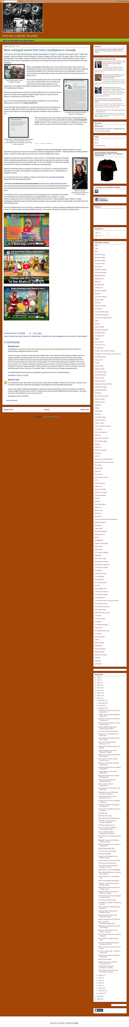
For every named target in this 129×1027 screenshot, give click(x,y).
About (96, 142)
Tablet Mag (98, 555)
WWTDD (97, 657)
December (101, 700)
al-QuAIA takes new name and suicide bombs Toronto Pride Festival (114, 88)
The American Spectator (102, 564)
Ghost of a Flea (99, 378)
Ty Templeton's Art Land (102, 630)
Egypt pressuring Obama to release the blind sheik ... (108, 776)
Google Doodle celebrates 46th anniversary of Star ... (107, 915)
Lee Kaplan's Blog (100, 417)
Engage (97, 339)
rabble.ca (97, 501)
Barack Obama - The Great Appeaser (109, 869)
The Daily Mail (99, 579)
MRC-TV (97, 456)
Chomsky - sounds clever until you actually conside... (108, 884)
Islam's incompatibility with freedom (108, 880)
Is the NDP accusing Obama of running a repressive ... (107, 821)
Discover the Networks (101, 330)
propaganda (60, 336)
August (100, 975)
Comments (100, 235)
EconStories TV (99, 336)
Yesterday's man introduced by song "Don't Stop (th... (109, 926)
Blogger (75, 1023)
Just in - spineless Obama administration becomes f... (107, 832)
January (101, 993)
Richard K (11, 380)
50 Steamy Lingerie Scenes (106, 825)
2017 (98, 685)
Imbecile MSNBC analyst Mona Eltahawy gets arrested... (107, 727)
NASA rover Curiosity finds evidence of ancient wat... (109, 719)
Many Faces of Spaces (102, 438)
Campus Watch (99, 299)
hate (38, 336)
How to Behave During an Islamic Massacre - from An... (108, 866)
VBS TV (97, 640)
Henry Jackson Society (101, 396)
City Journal (98, 308)
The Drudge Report (100, 582)
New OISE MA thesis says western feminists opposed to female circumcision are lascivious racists (108, 100)
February (101, 990)
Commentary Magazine (102, 315)
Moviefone (98, 453)
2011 (98, 996)
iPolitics (97, 408)
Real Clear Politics (100, 504)
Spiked (97, 537)
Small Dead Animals (101, 531)
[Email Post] (29, 333)
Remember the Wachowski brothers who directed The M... (108, 943)
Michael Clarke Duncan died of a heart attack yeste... (108, 962)
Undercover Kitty (100, 636)
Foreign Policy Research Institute (105, 351)
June (100, 980)
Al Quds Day (13, 336)
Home (46, 410)
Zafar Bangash (82, 336)
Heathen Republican (101, 390)
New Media (98, 465)
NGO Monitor (99, 468)
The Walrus (98, 621)
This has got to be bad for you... (107, 863)
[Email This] (34, 333)
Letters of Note (99, 423)
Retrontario (98, 513)
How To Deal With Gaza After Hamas (18, 41)
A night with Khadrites (104, 853)
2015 (98, 690)
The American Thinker (101, 567)
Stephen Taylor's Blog (101, 543)
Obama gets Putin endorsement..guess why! (106, 922)
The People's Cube (100, 609)
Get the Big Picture (100, 375)
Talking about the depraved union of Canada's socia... (109, 888)
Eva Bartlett (33, 336)
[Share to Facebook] (39, 333)
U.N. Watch (98, 633)
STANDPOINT (99, 540)
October (101, 705)
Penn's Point (98, 474)
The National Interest (101, 603)
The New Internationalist (102, 606)
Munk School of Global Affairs (103, 459)
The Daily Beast (99, 576)
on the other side (31, 162)
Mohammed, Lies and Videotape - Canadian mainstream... (108, 793)
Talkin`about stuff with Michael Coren (109, 818)
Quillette (97, 498)
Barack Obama (23, 336)
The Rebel (98, 615)
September (101, 708)
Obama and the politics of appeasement (105, 784)
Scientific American (100, 522)
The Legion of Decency (102, 591)
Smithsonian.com (100, 534)
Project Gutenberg (100, 495)
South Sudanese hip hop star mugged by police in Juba (109, 896)
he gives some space (20, 151)
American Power (100, 263)
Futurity (97, 363)
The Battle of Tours (100, 573)
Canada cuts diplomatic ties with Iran (109, 919)
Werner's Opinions (100, 648)
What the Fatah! (99, 652)
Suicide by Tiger (103, 813)
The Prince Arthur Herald (102, 612)
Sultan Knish (98, 549)
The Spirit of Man (100, 618)
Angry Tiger (98, 266)
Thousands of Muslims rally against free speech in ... (108, 805)
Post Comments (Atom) (51, 417)
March (100, 988)
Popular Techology (100, 489)
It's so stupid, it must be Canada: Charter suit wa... (108, 759)
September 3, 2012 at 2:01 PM (18, 396)
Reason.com (98, 510)
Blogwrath (11, 346)
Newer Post (8, 410)
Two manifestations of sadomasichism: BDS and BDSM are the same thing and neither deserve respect (109, 51)
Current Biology (99, 327)
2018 (98, 682)
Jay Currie (98, 414)
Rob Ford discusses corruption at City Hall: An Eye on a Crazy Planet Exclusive (114, 63)
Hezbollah (44, 336)
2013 (98, 695)
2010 (98, 999)
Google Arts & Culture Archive (103, 384)
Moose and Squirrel (101, 450)
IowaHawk (98, 405)
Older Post (84, 410)
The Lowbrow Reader (101, 594)
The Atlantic (98, 570)
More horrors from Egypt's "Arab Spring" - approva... (107, 930)
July (99, 977)
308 (96, 251)
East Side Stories (100, 333)
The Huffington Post (101, 588)
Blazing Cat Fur (99, 278)
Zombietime (98, 664)
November (101, 703)
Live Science (98, 429)
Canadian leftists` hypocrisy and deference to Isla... (107, 911)
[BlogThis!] (35, 333)
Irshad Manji (98, 411)
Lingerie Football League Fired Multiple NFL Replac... (107, 751)
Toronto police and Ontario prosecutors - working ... (106, 966)
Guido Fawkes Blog (100, 387)
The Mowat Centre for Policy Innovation (106, 600)
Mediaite (97, 444)
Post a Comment (11, 400)
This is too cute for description (107, 851)
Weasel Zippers (99, 642)
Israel (54, 336)
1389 (96, 245)
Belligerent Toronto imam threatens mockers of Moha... (108, 840)
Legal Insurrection (100, 420)
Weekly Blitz (98, 645)
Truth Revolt (98, 627)
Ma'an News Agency (101, 432)
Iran (50, 336)
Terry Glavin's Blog (100, 558)
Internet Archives (100, 402)
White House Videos (101, 655)
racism (67, 336)
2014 (98, 693)
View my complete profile (102, 131)
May (99, 983)
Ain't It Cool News (100, 254)
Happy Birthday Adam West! (106, 848)
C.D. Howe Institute (100, 296)
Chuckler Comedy (100, 305)
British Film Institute (101, 290)
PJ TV (96, 480)
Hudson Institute (100, 399)
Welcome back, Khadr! (105, 959)
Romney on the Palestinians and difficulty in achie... (107, 857)
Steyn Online (98, 546)
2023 (98, 677)
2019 (98, 680)
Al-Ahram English (100, 257)
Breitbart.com (99, 287)
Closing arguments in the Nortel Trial (109, 860)
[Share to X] (37, 333)
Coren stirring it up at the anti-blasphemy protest (107, 780)
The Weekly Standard (101, 624)
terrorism (73, 336)
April (100, 985)
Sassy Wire (98, 516)
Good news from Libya (105, 815)
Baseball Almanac (100, 275)
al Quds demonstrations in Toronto (43, 54)
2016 (98, 687)
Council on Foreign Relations (103, 317)
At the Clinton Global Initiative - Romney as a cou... (107, 743)
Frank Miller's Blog (100, 357)
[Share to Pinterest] (41, 333)
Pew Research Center (101, 477)
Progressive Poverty (101, 492)
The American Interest (101, 561)
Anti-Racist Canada (100, 269)
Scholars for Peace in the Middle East (106, 519)
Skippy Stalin (98, 528)
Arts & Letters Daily (100, 272)
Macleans (98, 435)
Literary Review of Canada (103, 426)
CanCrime (98, 302)
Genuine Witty (99, 366)
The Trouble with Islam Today (107, 900)
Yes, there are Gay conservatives (108, 731)
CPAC (96, 320)
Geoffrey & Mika (99, 369)
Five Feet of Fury (100, 345)
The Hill (97, 585)
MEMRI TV (98, 447)
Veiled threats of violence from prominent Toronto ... (107, 797)
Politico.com (98, 486)
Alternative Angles (100, 260)
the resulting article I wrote (50, 154)
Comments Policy (100, 145)
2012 (98, 698)
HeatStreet (98, 393)
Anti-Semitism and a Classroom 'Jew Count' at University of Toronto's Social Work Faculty (113, 76)
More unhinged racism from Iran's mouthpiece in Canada (108, 971)
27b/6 (96, 248)
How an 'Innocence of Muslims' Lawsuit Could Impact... (107, 828)
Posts (99, 233)
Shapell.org (98, 525)
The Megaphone (100, 597)
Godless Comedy (100, 381)
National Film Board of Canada (104, 462)
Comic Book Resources (102, 311)
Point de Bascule (100, 483)
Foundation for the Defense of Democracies (108, 354)
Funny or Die (99, 360)
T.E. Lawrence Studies (101, 552)
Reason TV (98, 507)
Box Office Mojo (99, 284)
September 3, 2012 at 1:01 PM (18, 375)
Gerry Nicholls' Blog (101, 372)
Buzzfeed (97, 293)
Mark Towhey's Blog (101, 441)
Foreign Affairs (99, 348)
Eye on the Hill (99, 342)
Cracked (97, 324)
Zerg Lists (98, 661)
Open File (98, 471)
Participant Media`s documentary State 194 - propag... (108, 892)
